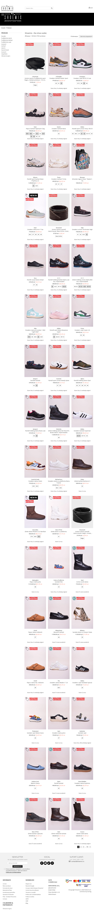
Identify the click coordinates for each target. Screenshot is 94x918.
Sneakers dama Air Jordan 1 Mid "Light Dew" (35, 331)
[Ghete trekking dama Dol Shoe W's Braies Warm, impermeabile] (59, 411)
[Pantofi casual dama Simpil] (35, 260)
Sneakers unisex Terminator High (82, 229)
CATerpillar (59, 76)
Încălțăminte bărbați (6, 40)
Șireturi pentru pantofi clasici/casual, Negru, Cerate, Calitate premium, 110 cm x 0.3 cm (82, 532)
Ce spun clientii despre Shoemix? (34, 888)
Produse (8, 28)
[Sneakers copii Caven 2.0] (82, 310)
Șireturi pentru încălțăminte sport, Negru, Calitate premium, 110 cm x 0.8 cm (35, 79)
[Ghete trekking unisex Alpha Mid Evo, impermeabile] (82, 260)
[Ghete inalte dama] (82, 814)
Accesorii (3, 44)
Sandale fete (59, 582)
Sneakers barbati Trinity (58, 179)
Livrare (5, 884)
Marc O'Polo (58, 530)
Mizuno (35, 177)
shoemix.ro (30, 880)
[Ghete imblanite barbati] (59, 814)
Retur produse (7, 886)
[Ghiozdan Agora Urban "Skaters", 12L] (82, 159)
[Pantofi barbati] (59, 763)
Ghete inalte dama (82, 833)
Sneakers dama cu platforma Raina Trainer (59, 482)
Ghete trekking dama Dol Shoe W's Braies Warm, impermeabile (58, 431)
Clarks (82, 479)
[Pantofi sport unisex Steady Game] (59, 361)
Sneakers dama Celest (35, 481)
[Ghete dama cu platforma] (59, 512)
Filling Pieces (58, 630)
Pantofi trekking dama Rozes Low (35, 431)
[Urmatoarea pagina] (90, 847)
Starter (59, 127)
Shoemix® (35, 76)
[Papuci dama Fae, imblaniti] (35, 663)
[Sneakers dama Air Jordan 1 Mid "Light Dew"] (35, 310)
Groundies (35, 530)
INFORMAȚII (7, 880)
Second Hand (5, 50)
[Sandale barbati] (35, 361)
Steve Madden (82, 781)
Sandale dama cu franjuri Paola (82, 632)
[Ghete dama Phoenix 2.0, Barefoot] (35, 512)
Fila (59, 681)
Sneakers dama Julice (58, 733)
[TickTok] (48, 863)
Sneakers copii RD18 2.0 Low (82, 78)
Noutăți (3, 36)
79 (87, 847)
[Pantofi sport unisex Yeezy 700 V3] (82, 109)
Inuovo (82, 832)
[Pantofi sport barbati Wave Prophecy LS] (35, 159)
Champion (82, 76)
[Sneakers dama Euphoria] (82, 763)
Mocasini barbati (59, 632)
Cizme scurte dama (82, 582)
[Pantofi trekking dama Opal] (82, 361)
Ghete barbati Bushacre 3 (82, 481)
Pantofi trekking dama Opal (82, 380)
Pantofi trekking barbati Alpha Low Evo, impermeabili (58, 280)
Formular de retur (7, 888)
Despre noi (28, 884)
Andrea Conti (35, 781)
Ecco (35, 278)
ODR (27, 901)
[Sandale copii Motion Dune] (35, 713)
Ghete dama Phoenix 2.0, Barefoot (35, 531)
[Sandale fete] (59, 562)
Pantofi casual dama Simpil (35, 280)
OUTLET (3, 46)
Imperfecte (4, 54)
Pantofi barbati (58, 783)
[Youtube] (45, 863)
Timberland (35, 731)
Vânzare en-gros (5, 56)
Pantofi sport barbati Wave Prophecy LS (35, 180)
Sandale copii (82, 733)
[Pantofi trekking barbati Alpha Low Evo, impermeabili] (59, 260)
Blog (27, 903)
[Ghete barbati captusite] (35, 814)
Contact (5, 899)
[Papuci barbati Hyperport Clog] (35, 109)
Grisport (35, 379)
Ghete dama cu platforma (59, 531)
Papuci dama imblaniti (35, 632)
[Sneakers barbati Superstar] (82, 411)
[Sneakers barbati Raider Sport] (59, 58)
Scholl (35, 630)
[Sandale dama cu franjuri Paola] (82, 612)
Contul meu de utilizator (32, 890)
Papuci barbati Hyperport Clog (35, 128)
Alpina (82, 379)
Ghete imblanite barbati (58, 833)
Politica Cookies (30, 897)
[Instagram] (52, 863)
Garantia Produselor (8, 894)
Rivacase (82, 177)
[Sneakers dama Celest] (35, 461)
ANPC (27, 899)
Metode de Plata (7, 890)
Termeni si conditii (31, 892)
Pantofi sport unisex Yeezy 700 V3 (82, 128)
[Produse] (3, 15)
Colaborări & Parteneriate (8, 904)
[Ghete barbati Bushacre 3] (82, 461)
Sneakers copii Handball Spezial (82, 682)
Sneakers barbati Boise (59, 128)
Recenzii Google (30, 886)
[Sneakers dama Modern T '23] (59, 663)
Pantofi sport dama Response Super (59, 331)
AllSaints (82, 630)
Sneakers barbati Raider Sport (58, 78)
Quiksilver (82, 731)
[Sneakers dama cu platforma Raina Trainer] (59, 461)
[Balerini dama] (35, 763)
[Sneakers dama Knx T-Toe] (35, 210)
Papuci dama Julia (35, 582)
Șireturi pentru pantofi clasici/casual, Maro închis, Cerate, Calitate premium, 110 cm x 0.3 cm (58, 230)
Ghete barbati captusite (35, 833)
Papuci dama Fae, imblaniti (35, 682)
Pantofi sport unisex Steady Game (58, 380)
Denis (58, 781)
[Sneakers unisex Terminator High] (82, 210)
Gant (82, 580)
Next (58, 832)
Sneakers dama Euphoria (82, 783)
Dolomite (58, 429)
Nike (82, 228)
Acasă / (3, 28)
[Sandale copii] (82, 713)
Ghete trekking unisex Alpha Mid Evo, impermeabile (82, 280)
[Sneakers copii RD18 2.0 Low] (82, 58)
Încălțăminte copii (6, 42)
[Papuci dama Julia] (35, 562)
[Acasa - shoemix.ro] (10, 8)
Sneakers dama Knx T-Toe (35, 229)
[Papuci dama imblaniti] (35, 612)
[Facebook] (41, 863)
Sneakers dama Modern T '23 (59, 682)
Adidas (82, 127)
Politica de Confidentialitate (13, 872)
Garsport (35, 429)
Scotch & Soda (35, 479)
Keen (35, 127)
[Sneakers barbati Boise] (59, 109)
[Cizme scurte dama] (82, 562)
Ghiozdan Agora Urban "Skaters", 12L (82, 180)
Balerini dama (35, 783)
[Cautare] (51, 8)
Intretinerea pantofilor (9, 892)
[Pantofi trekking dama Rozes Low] (35, 411)
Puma (58, 177)
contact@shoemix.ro (77, 861)
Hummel (58, 379)
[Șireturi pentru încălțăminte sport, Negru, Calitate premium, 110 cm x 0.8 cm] (35, 58)
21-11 (58, 278)
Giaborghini (35, 580)
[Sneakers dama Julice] (59, 713)
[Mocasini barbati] (59, 612)
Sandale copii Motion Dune (35, 733)
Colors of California (59, 580)
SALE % (3, 48)
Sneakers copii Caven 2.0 (82, 330)
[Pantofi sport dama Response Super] (59, 310)
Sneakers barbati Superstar (82, 431)
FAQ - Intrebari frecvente (9, 897)
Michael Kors (58, 479)
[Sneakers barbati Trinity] (59, 159)
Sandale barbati (35, 380)
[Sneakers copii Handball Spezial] (82, 663)
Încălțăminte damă (6, 38)
